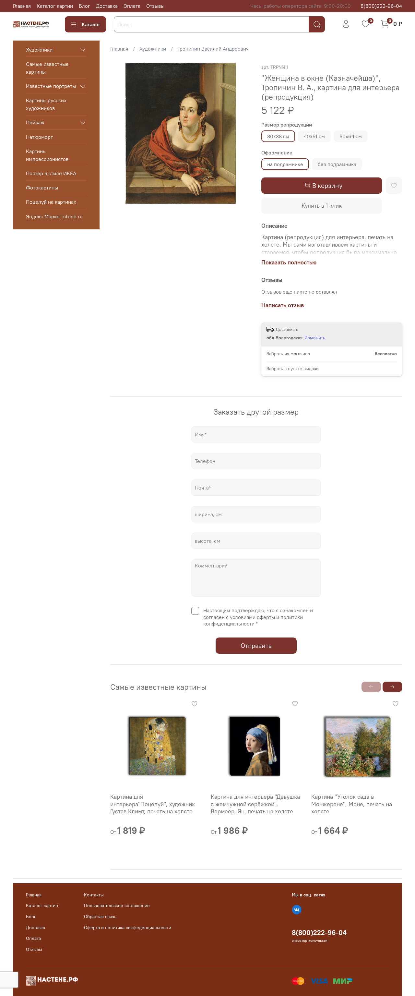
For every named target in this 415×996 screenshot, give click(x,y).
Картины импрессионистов (47, 155)
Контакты (94, 895)
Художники (152, 48)
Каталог (91, 24)
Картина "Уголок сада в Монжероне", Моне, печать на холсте (351, 804)
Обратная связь (100, 916)
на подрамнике (285, 164)
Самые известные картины (47, 68)
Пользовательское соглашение (117, 905)
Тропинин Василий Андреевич (213, 48)
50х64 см (350, 136)
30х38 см (278, 136)
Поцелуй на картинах (51, 202)
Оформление (276, 153)
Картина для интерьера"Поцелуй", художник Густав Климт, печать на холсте (152, 804)
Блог (84, 6)
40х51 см (314, 136)
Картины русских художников (46, 104)
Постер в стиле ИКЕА (51, 173)
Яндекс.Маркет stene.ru (54, 216)
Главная (22, 6)
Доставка (107, 6)
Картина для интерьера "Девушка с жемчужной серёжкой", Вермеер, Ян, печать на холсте (255, 804)
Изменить (314, 338)
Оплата (132, 6)
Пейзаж (35, 122)
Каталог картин (55, 6)
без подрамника (337, 164)
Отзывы (155, 6)
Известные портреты (51, 86)
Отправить (256, 645)
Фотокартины (42, 188)
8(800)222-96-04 (381, 6)
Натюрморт (39, 137)
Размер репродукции (286, 125)
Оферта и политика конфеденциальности (127, 927)
